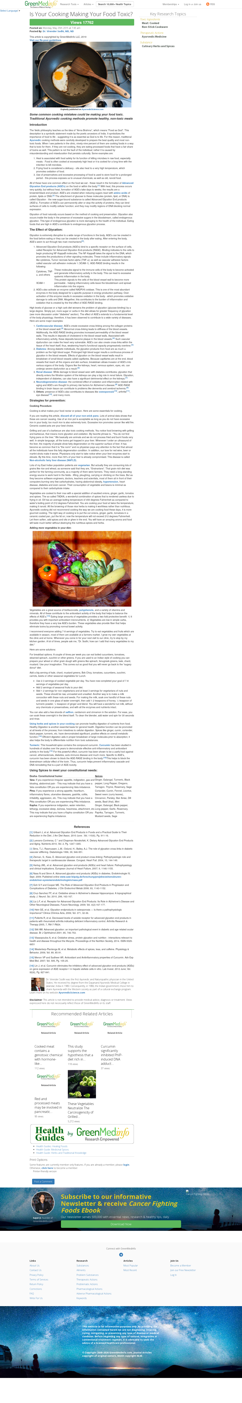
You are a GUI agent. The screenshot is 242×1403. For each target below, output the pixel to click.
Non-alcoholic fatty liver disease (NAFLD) (53, 460)
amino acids (120, 192)
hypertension (110, 481)
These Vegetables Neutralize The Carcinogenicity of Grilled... (81, 1110)
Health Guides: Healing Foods (51, 1146)
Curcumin (104, 745)
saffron (69, 712)
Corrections (36, 1288)
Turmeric (34, 745)
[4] (113, 338)
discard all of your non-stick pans (80, 415)
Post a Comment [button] (43, 1181)
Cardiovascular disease (49, 325)
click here (47, 1168)
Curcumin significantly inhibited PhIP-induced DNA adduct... (111, 1055)
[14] (40, 736)
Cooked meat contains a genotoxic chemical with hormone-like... (49, 1055)
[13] (48, 616)
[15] (51, 751)
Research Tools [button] (68, 4)
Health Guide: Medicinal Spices (52, 1149)
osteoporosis (106, 391)
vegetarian (84, 465)
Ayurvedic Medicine (154, 36)
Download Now (121, 1224)
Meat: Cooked (150, 23)
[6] (78, 368)
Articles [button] (88, 4)
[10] (115, 391)
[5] (132, 345)
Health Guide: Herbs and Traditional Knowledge (61, 1152)
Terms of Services (39, 1279)
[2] (53, 195)
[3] (62, 328)
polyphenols (86, 610)
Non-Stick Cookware (155, 27)
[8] (116, 384)
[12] (50, 394)
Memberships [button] (170, 4)
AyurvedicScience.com (93, 109)
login (126, 1164)
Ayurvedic (35, 140)
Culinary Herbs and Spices (158, 46)
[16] (105, 757)
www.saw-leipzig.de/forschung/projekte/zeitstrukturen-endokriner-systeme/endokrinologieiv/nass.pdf (76, 878)
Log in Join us (192, 4)
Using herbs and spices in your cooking (52, 723)
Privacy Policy (36, 1274)
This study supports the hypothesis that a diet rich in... (80, 1052)
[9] (127, 387)
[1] (99, 185)
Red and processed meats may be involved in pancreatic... (48, 1105)
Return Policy (36, 1284)
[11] (128, 391)
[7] (126, 377)
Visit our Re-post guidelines (45, 40)
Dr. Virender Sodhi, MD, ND (58, 31)
